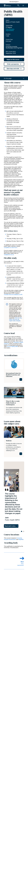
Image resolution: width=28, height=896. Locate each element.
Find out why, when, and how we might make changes (15, 319)
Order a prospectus (13, 64)
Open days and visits (13, 68)
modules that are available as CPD (13, 294)
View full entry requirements (10, 30)
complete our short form (10, 247)
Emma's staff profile (12, 346)
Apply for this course (13, 59)
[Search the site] (18, 5)
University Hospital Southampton (13, 538)
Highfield (21, 539)
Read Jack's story (10, 526)
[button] (14, 78)
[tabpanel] (14, 494)
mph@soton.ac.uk (9, 254)
